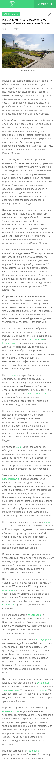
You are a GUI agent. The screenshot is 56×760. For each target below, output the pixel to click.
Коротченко (37, 339)
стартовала (32, 750)
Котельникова (10, 343)
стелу (47, 522)
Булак (19, 446)
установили (8, 604)
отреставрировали (35, 393)
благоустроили (43, 639)
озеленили (41, 690)
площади (11, 375)
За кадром (43, 4)
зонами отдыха (10, 690)
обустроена (34, 614)
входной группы (11, 478)
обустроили (9, 590)
